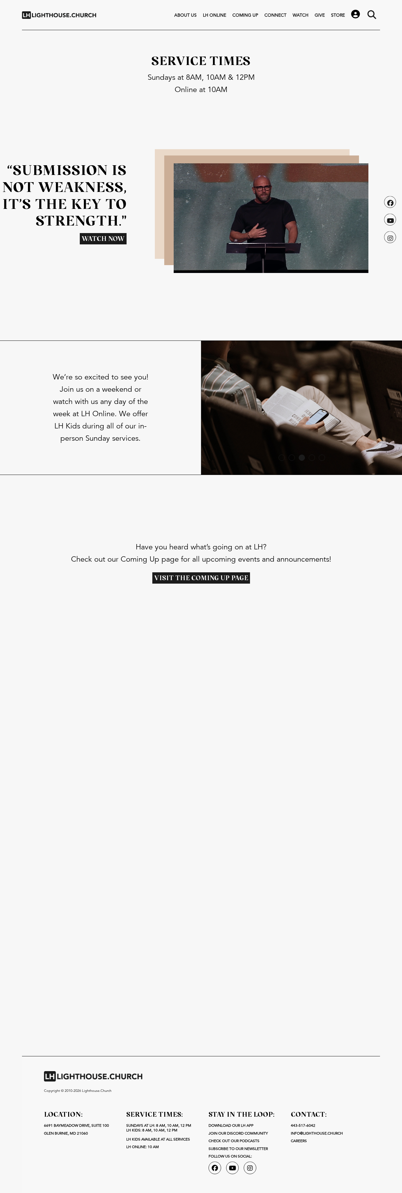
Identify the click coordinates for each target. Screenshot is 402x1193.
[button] (282, 458)
